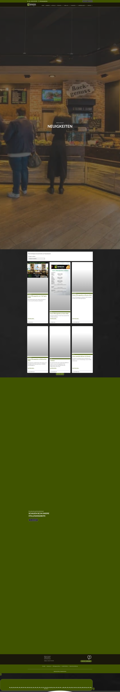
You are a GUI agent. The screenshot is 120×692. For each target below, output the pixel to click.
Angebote (48, 5)
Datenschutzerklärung (74, 666)
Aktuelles (53, 5)
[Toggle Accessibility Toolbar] (1, 674)
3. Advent (52, 360)
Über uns (66, 5)
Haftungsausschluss (56, 666)
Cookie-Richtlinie (65, 666)
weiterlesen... (31, 318)
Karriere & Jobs (81, 5)
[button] (60, 374)
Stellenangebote (33, 520)
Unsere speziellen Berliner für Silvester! (81, 356)
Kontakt (89, 5)
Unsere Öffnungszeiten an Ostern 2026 (59, 313)
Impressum (49, 666)
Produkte (59, 5)
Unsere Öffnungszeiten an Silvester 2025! (82, 295)
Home (43, 5)
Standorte (73, 5)
